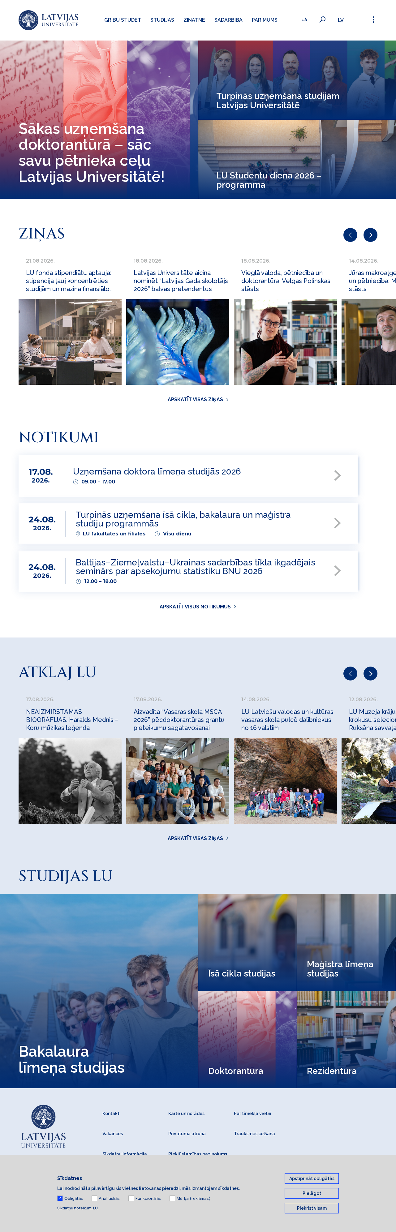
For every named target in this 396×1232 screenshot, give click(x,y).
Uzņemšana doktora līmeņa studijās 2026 (157, 471)
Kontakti (111, 1113)
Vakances (112, 1133)
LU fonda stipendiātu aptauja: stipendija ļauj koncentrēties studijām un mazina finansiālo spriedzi (68, 281)
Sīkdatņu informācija (124, 1154)
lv (341, 20)
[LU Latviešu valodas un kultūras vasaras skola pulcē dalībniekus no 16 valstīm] (285, 781)
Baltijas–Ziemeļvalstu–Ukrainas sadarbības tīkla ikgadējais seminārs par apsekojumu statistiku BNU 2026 (195, 567)
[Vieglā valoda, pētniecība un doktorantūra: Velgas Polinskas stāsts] (285, 342)
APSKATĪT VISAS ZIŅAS (195, 399)
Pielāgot (312, 1193)
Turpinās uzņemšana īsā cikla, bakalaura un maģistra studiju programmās (183, 520)
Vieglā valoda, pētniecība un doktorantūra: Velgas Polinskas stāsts (285, 281)
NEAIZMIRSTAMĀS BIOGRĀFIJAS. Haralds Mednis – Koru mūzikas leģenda (72, 720)
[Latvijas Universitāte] (48, 20)
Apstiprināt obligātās (311, 1178)
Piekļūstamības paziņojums (197, 1154)
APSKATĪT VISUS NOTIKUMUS (195, 607)
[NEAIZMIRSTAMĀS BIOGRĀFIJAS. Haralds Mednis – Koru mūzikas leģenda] (70, 781)
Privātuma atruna (187, 1133)
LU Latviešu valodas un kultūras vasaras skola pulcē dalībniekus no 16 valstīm (287, 720)
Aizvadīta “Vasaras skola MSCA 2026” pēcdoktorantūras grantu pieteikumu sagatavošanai (179, 720)
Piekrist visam (312, 1208)
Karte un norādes (186, 1113)
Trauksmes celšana (254, 1133)
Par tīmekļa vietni (252, 1113)
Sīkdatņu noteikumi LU (77, 1208)
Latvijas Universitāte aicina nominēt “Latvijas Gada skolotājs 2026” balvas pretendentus (181, 281)
